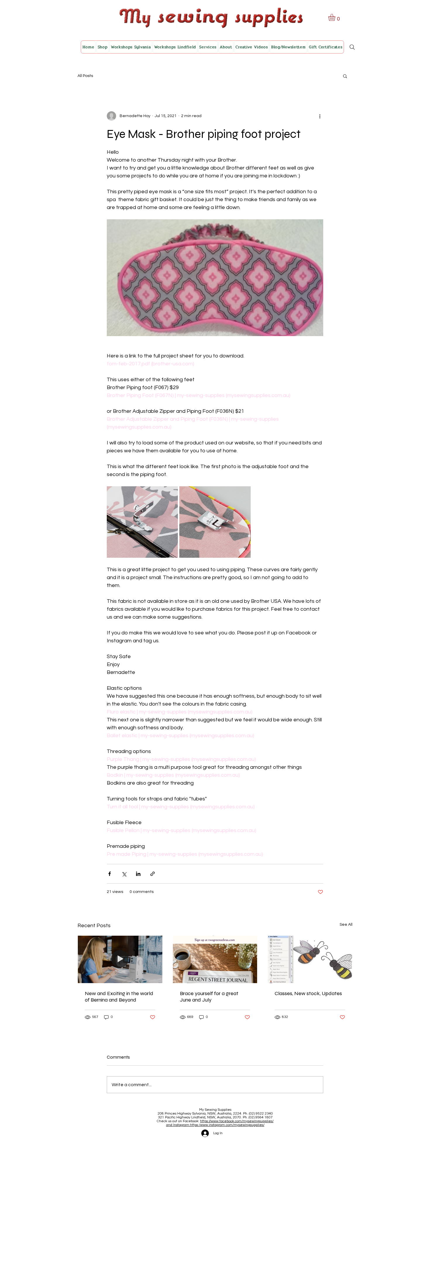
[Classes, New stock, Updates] (310, 959)
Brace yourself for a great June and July (209, 996)
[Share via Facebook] (109, 874)
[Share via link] (152, 874)
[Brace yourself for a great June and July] (215, 959)
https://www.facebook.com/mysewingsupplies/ (237, 1121)
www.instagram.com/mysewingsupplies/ (232, 1125)
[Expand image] (142, 521)
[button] (336, 17)
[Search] (352, 47)
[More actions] (319, 115)
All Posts (85, 76)
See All (346, 925)
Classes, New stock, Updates (308, 993)
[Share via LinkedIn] (138, 874)
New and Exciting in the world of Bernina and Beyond (119, 996)
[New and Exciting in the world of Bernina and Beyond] (120, 959)
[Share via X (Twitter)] (124, 874)
